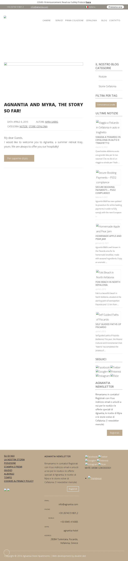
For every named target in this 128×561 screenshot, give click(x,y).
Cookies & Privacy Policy (18, 480)
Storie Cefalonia (38, 126)
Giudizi (8, 470)
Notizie (24, 126)
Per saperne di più (17, 158)
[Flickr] (114, 376)
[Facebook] (103, 367)
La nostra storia (14, 459)
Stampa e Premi (13, 466)
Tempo (8, 477)
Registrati (114, 432)
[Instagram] (103, 376)
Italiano (92, 7)
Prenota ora (115, 6)
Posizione (10, 463)
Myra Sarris (51, 121)
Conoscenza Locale (106, 104)
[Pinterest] (114, 371)
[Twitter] (115, 367)
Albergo (9, 473)
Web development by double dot (69, 555)
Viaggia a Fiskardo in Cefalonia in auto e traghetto (108, 139)
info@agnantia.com (39, 7)
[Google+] (102, 371)
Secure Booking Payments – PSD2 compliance (106, 189)
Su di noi (9, 455)
